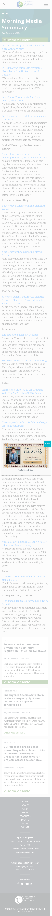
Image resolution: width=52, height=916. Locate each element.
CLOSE (47, 444)
